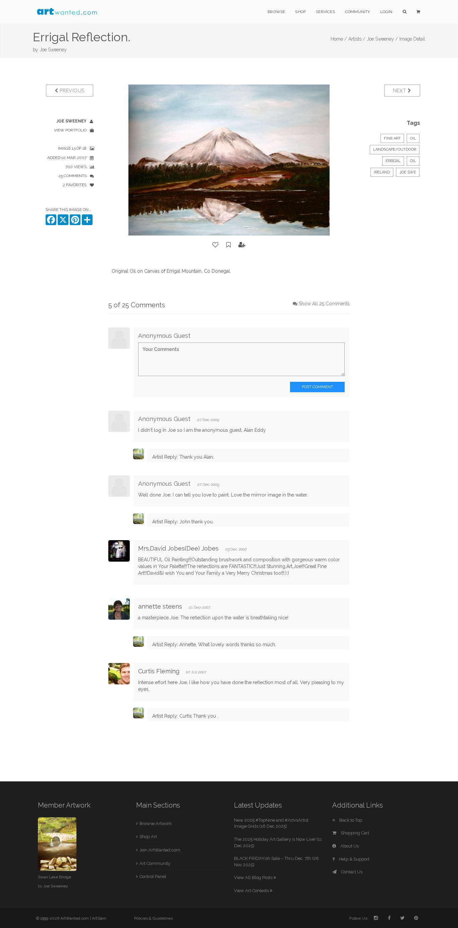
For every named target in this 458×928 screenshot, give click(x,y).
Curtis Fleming (158, 671)
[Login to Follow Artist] (242, 245)
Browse (276, 11)
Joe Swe (407, 172)
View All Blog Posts (254, 877)
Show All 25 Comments (324, 303)
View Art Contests (252, 890)
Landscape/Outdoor (394, 149)
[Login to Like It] (215, 245)
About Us (349, 845)
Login (386, 11)
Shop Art (148, 836)
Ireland (382, 172)
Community (357, 11)
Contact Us (351, 871)
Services (325, 11)
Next (400, 90)
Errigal (393, 161)
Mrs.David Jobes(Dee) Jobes (178, 548)
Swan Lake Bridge (54, 877)
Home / (339, 39)
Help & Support (353, 859)
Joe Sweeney (53, 49)
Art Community (154, 863)
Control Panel (152, 876)
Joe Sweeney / (382, 39)
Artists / (356, 39)
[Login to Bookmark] (228, 245)
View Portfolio (70, 130)
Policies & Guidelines (153, 918)
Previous (71, 90)
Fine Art (392, 138)
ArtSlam (99, 918)
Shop (300, 11)
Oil (413, 138)
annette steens (160, 606)
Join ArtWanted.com (159, 850)
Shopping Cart (354, 832)
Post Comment (317, 386)
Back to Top (350, 820)
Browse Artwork (155, 823)
